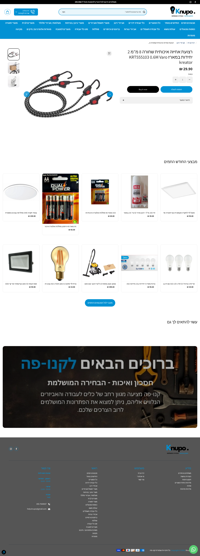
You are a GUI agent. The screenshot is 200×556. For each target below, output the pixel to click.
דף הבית (191, 43)
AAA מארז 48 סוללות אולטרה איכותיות (101, 213)
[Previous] (27, 94)
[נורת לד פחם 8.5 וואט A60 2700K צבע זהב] (60, 263)
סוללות (94, 520)
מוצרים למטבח (91, 527)
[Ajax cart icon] (7, 12)
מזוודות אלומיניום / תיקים (88, 530)
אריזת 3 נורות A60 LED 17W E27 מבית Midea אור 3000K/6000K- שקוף (179, 284)
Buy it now (143, 89)
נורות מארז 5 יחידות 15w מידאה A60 (141, 284)
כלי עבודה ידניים (91, 483)
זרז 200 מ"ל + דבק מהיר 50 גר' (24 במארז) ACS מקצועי (139, 213)
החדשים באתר (91, 476)
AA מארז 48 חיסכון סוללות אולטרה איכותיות (60, 226)
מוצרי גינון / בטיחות (90, 492)
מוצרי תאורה (92, 502)
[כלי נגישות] (4, 552)
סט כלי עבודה (92, 524)
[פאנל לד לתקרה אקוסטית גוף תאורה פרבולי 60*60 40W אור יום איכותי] (179, 192)
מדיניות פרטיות (185, 489)
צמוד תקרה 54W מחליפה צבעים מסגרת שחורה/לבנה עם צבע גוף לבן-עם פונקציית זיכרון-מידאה (21, 213)
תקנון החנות (186, 479)
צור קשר (141, 479)
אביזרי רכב (180, 43)
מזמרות (94, 536)
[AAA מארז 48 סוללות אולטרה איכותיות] (100, 192)
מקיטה (94, 533)
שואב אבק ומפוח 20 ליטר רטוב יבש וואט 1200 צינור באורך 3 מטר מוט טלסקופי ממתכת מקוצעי (100, 284)
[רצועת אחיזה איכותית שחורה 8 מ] (109, 53)
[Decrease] (190, 80)
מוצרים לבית (92, 498)
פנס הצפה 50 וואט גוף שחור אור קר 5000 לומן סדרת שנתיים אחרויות (21, 284)
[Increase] (176, 80)
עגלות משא (93, 508)
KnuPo (188, 550)
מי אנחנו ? (140, 476)
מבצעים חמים (92, 473)
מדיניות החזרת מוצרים (183, 483)
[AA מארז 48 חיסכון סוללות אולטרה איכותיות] (60, 199)
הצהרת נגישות (186, 476)
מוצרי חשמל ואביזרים (89, 489)
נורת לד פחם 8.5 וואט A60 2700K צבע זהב (60, 284)
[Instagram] (190, 2)
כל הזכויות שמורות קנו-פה (160, 550)
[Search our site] (144, 12)
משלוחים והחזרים (184, 473)
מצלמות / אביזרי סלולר (88, 495)
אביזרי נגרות (92, 514)
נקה (63, 12)
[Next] (110, 94)
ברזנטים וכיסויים (91, 517)
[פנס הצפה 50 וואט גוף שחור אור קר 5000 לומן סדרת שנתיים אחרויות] (21, 263)
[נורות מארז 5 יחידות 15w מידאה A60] (139, 263)
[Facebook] (195, 2)
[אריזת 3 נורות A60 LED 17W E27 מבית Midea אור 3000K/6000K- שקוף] (179, 263)
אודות (189, 486)
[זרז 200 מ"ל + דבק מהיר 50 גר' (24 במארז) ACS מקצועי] (139, 192)
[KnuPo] (182, 12)
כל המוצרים (93, 479)
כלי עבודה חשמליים (90, 511)
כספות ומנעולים (91, 505)
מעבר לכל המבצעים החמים (100, 302)
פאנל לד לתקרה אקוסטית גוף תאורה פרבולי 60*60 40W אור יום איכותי (179, 213)
